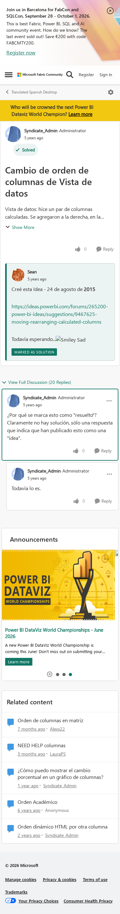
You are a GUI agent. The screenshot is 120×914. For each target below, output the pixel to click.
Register (86, 74)
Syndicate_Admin (41, 130)
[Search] (70, 74)
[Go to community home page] (40, 75)
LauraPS (58, 754)
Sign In (106, 74)
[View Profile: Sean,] (18, 275)
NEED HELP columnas (42, 745)
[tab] (57, 674)
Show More (23, 227)
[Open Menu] (110, 92)
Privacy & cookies (59, 879)
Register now (21, 52)
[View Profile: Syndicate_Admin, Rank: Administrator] (13, 134)
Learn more (80, 114)
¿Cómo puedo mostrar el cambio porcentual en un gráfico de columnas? (60, 773)
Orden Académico (37, 802)
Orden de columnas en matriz (50, 720)
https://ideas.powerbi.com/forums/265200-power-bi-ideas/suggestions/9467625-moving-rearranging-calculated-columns (60, 314)
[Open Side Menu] (9, 74)
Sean (32, 272)
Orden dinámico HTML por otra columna (63, 826)
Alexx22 (57, 729)
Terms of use (95, 879)
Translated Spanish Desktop (34, 92)
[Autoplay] (49, 674)
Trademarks (16, 891)
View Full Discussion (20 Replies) (39, 382)
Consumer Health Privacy (88, 900)
